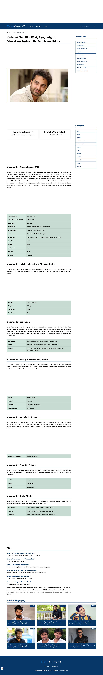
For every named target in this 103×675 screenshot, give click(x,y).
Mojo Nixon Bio (80, 64)
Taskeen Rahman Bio (82, 71)
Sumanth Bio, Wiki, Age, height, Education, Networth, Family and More (49, 623)
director (79, 147)
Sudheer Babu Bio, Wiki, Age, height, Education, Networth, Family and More (82, 646)
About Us (47, 666)
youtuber (79, 163)
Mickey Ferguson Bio (82, 61)
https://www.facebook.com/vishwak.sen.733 (41, 514)
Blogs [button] (46, 26)
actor (13, 32)
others (78, 150)
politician (79, 156)
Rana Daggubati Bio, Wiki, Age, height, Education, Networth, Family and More (18, 623)
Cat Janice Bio (80, 55)
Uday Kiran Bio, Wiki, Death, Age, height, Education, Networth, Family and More (49, 646)
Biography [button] (39, 26)
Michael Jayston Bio (82, 67)
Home (31, 26)
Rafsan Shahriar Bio (82, 48)
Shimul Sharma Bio (81, 42)
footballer (79, 160)
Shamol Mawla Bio (81, 58)
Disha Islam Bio (80, 45)
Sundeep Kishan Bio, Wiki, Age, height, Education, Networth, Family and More (18, 646)
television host (80, 141)
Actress (79, 166)
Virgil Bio (79, 51)
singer (78, 134)
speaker (79, 137)
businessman (80, 144)
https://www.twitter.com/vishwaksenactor (40, 511)
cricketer (79, 153)
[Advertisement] (51, 11)
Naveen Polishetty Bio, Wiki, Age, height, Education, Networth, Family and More (80, 623)
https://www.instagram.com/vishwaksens (40, 507)
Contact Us (55, 666)
